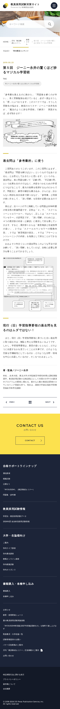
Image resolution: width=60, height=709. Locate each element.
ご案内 (5, 543)
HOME (6, 42)
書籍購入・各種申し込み (18, 583)
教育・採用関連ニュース (13, 615)
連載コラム (27, 42)
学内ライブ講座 (9, 548)
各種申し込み (8, 596)
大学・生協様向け (14, 535)
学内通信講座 (8, 553)
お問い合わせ (8, 656)
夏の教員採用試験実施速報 (14, 620)
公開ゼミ (6, 484)
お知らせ (6, 610)
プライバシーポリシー (12, 679)
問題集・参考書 (9, 495)
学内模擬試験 (8, 564)
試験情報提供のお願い (12, 639)
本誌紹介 (6, 51)
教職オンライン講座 (11, 559)
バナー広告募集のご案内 (13, 645)
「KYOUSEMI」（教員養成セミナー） (19, 489)
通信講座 (6, 473)
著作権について (9, 684)
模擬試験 (6, 479)
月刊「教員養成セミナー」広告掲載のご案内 (21, 650)
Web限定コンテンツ (21, 51)
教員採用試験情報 (14, 508)
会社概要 (6, 689)
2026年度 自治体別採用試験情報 (16, 521)
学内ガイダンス (9, 570)
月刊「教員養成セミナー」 (17, 42)
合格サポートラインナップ (20, 465)
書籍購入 (6, 591)
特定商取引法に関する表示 (13, 674)
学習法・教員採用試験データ (15, 516)
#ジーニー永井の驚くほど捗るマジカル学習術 (22, 84)
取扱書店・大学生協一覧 (13, 634)
